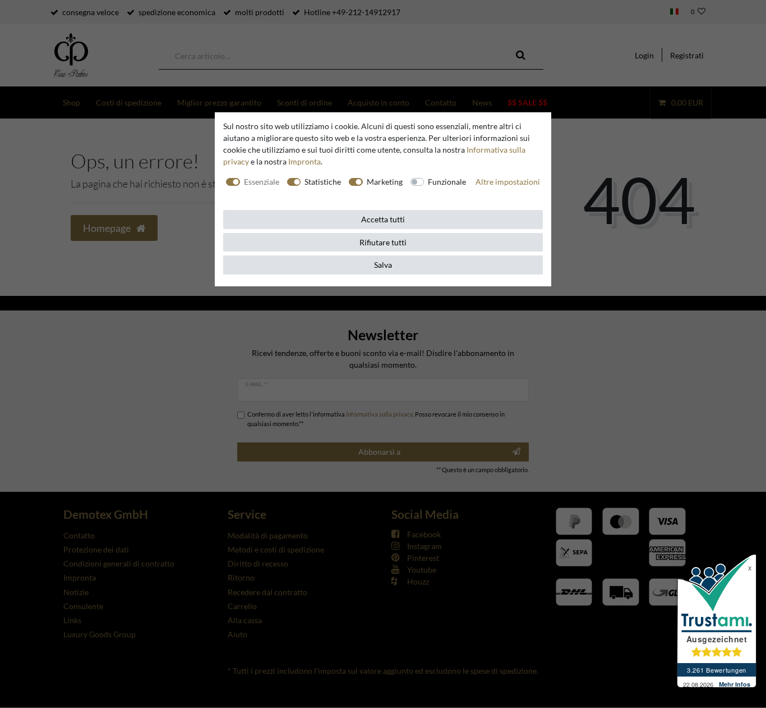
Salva (383, 265)
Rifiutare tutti (383, 242)
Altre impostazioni (508, 181)
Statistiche (322, 181)
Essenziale (261, 181)
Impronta (304, 161)
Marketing (385, 181)
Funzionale (447, 181)
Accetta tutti (383, 219)
